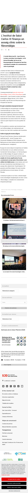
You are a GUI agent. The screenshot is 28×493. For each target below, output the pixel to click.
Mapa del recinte (6, 400)
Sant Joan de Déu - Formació (9, 410)
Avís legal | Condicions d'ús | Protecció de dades (12, 443)
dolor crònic (8, 189)
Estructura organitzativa (8, 397)
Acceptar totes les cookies (14, 479)
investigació (19, 189)
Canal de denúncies (7, 439)
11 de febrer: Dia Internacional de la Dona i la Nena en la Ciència (14, 220)
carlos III (3, 189)
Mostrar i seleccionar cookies (14, 487)
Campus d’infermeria (7, 416)
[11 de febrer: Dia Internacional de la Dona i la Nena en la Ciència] (14, 208)
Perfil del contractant (7, 433)
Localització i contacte (9, 380)
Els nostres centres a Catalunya (10, 394)
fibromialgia (13, 189)
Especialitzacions (6, 413)
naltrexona (3, 191)
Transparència (6, 430)
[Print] (9, 50)
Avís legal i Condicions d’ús (14, 490)
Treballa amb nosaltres (7, 403)
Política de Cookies (5, 475)
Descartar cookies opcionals (14, 483)
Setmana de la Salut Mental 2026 (13, 330)
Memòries (4, 436)
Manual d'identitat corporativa (9, 427)
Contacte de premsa (7, 423)
